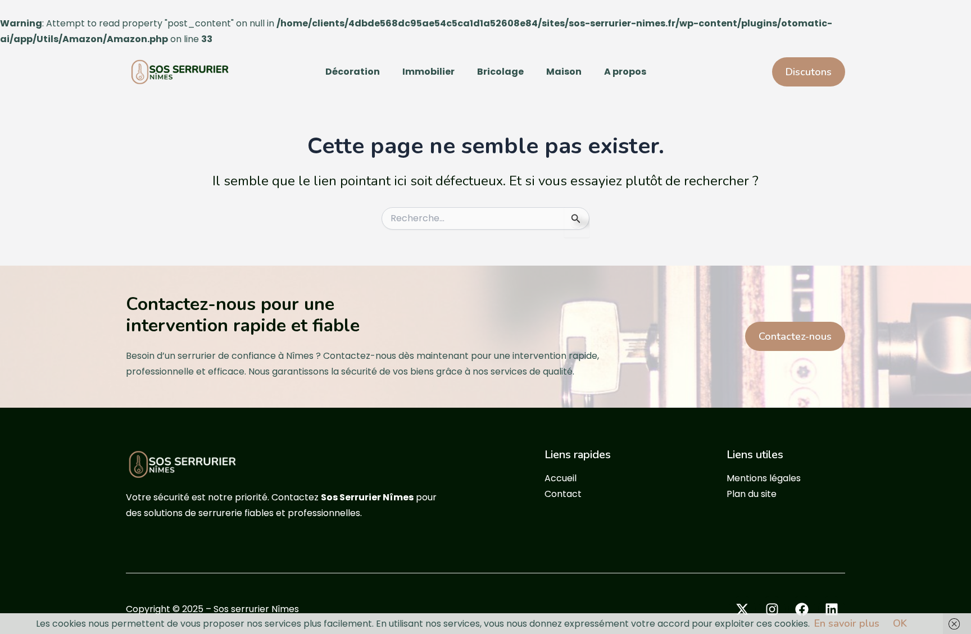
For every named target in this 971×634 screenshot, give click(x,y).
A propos (625, 71)
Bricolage (500, 71)
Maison (564, 71)
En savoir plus (846, 623)
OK (900, 623)
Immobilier (428, 71)
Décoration (352, 71)
